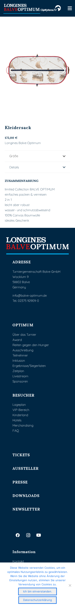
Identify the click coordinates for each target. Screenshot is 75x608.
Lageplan (19, 405)
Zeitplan (18, 371)
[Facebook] (17, 535)
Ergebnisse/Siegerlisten (29, 366)
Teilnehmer (20, 355)
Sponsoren (20, 381)
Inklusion (18, 361)
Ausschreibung (22, 350)
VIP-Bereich (20, 410)
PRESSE (20, 481)
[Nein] (70, 585)
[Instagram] (28, 535)
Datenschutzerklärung (37, 600)
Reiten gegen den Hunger (30, 345)
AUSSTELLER (25, 468)
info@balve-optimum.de (29, 295)
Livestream (20, 376)
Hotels (16, 420)
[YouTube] (38, 535)
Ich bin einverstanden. (37, 591)
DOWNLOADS (26, 495)
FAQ (15, 431)
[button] (69, 8)
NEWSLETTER (26, 508)
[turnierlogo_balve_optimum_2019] (37, 245)
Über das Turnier (24, 335)
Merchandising (22, 425)
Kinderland (20, 415)
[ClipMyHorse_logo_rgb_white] (51, 8)
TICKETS (21, 454)
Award (17, 340)
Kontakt (18, 561)
